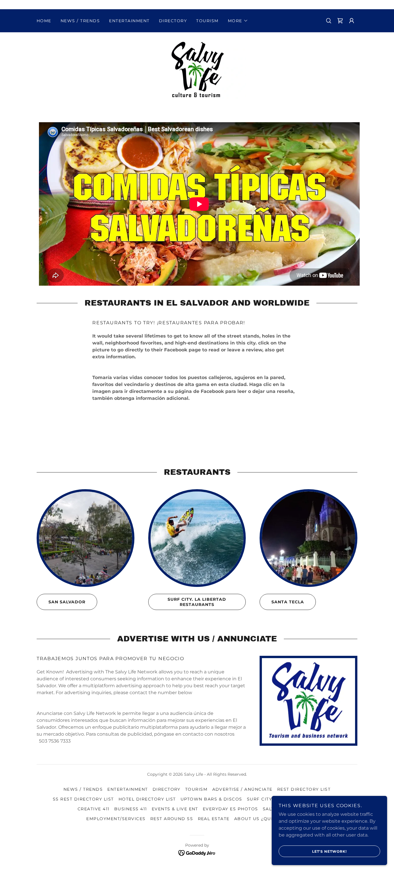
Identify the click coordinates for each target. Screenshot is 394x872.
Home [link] (44, 20)
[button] (238, 20)
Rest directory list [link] (304, 789)
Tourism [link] (207, 20)
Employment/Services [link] (115, 818)
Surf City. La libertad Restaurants (197, 602)
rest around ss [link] (171, 818)
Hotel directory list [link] (147, 799)
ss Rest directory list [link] (83, 799)
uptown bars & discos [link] (211, 799)
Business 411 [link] (130, 808)
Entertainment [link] (129, 20)
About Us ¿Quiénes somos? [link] (271, 818)
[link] (197, 70)
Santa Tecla (287, 601)
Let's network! (329, 851)
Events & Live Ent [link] (175, 808)
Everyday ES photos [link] (230, 808)
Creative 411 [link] (94, 808)
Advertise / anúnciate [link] (242, 789)
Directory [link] (173, 20)
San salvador (66, 601)
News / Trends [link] (80, 20)
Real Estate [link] (214, 818)
